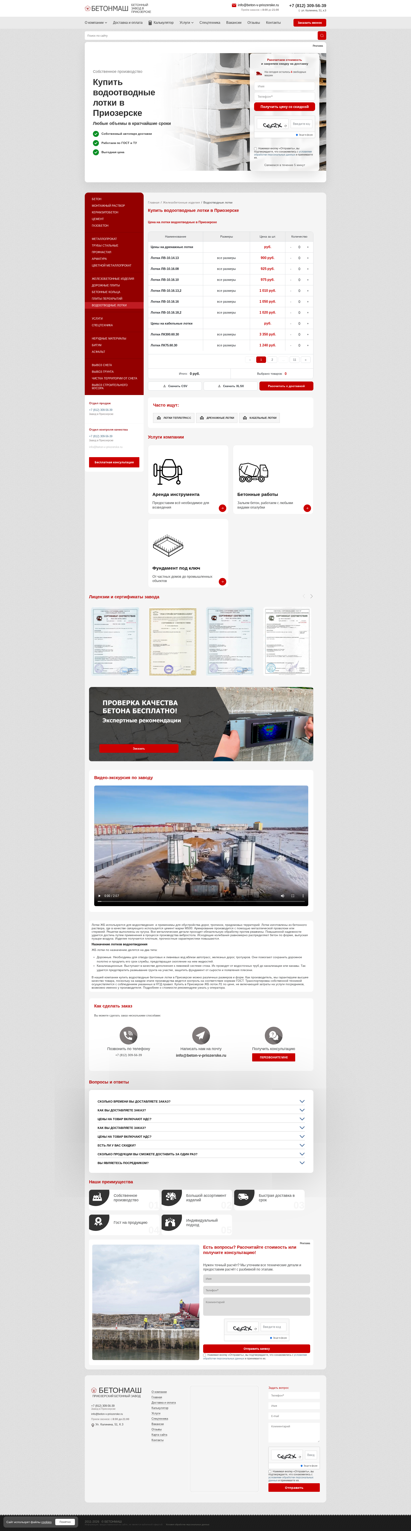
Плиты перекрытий (107, 298)
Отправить (294, 1487)
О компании (94, 22)
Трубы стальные (105, 245)
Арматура (99, 258)
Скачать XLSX (233, 386)
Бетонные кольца (106, 292)
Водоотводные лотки (109, 305)
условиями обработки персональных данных (283, 153)
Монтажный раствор (108, 205)
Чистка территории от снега (114, 378)
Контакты (273, 22)
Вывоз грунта (103, 371)
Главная (153, 202)
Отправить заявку (257, 1349)
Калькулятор (164, 22)
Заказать (139, 748)
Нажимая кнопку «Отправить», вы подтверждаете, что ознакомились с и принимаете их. (283, 153)
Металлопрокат (104, 239)
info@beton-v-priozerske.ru (258, 5)
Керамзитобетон (105, 212)
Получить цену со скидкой (285, 106)
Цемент (98, 219)
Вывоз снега (102, 365)
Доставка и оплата (128, 22)
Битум (96, 345)
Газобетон (100, 225)
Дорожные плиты (106, 285)
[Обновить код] (285, 126)
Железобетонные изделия (113, 278)
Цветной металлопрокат (111, 265)
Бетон (96, 199)
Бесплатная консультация (114, 462)
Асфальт (98, 351)
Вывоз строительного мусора (110, 386)
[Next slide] (311, 596)
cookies (46, 1522)
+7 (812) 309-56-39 (307, 5)
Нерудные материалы (109, 338)
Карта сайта (159, 1434)
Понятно (65, 1522)
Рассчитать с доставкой (286, 386)
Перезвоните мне (274, 1057)
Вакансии (233, 22)
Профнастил (101, 252)
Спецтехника (210, 22)
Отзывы (253, 22)
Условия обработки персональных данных (187, 1524)
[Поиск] (322, 35)
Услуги (185, 22)
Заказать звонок (310, 23)
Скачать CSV (177, 386)
